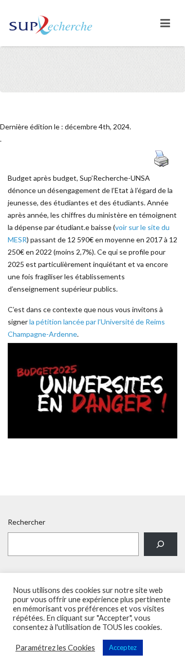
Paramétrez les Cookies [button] (55, 647)
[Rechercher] (160, 544)
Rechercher (26, 521)
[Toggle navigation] (165, 23)
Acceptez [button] (123, 647)
